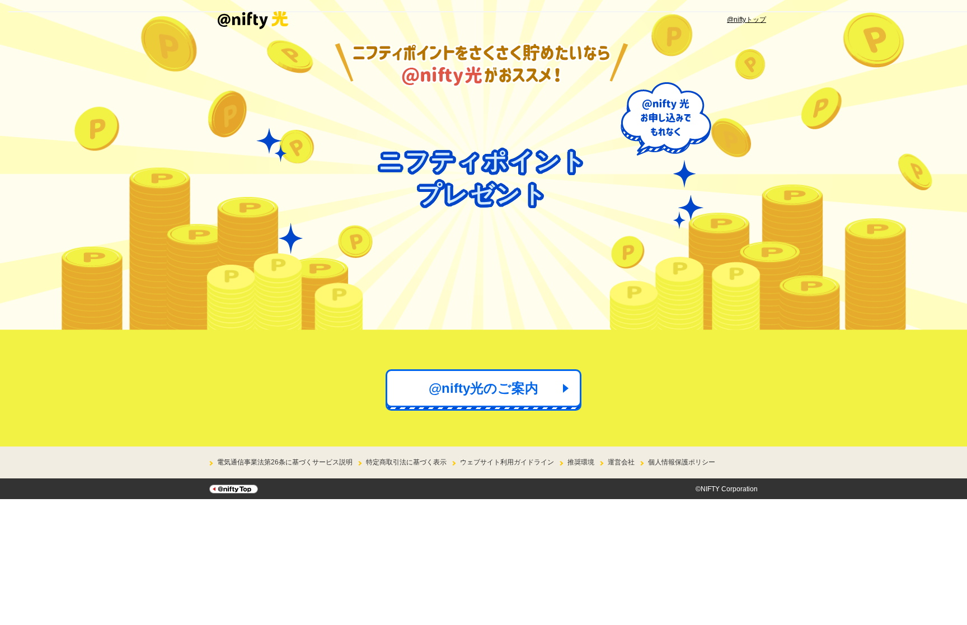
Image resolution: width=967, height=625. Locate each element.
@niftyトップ (746, 20)
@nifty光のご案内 (483, 388)
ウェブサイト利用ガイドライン (507, 462)
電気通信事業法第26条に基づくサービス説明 (285, 462)
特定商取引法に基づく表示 (406, 462)
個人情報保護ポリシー (681, 462)
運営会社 (621, 462)
